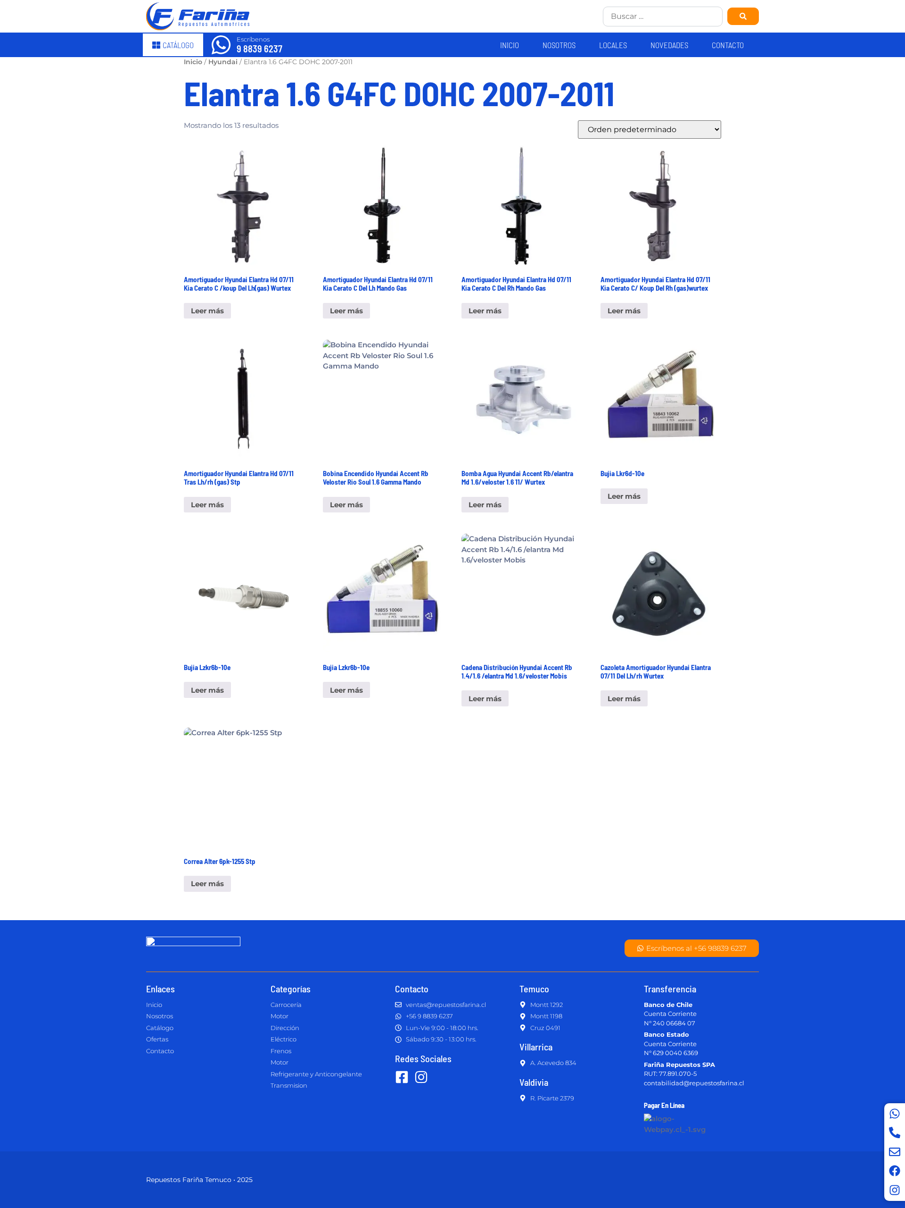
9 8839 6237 (259, 48)
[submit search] (743, 16)
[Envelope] (894, 1152)
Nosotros (559, 45)
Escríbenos (253, 39)
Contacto (728, 45)
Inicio (509, 45)
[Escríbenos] (221, 45)
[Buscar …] (663, 16)
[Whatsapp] (894, 1113)
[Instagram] (894, 1190)
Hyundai (223, 62)
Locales (613, 45)
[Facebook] (894, 1170)
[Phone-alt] (894, 1132)
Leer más (207, 310)
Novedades (669, 45)
